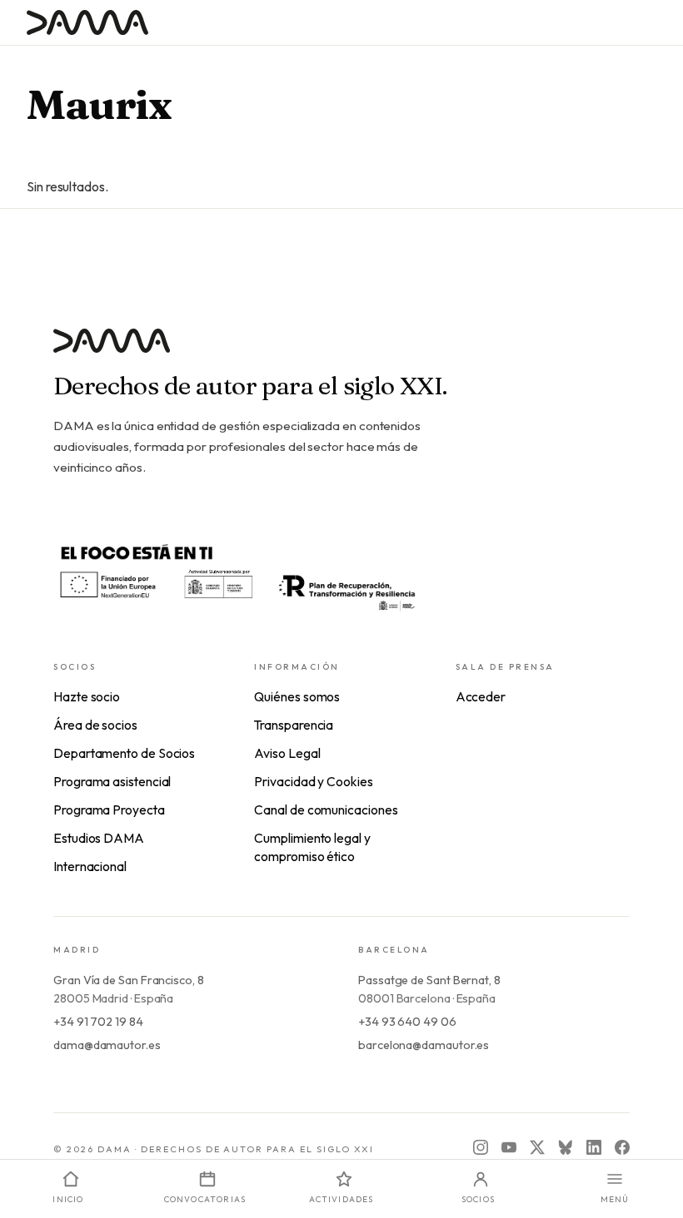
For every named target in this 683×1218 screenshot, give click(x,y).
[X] (537, 1147)
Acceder (481, 696)
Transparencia (293, 724)
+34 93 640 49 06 (407, 1021)
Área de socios (95, 724)
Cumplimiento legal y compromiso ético (312, 846)
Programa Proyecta (109, 809)
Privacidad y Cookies (313, 781)
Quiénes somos (297, 696)
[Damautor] (341, 351)
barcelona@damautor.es (423, 1044)
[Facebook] (622, 1147)
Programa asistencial (112, 781)
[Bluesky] (565, 1147)
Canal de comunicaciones (325, 809)
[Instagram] (480, 1147)
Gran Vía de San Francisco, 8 (128, 980)
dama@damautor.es (107, 1044)
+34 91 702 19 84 (98, 1021)
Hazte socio (86, 696)
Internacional (90, 866)
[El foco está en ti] (236, 575)
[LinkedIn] (593, 1147)
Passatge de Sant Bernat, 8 (429, 980)
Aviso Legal (287, 753)
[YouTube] (508, 1147)
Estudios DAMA (98, 837)
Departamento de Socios (124, 753)
